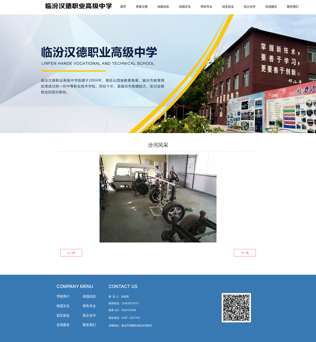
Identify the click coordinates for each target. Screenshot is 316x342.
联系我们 (293, 6)
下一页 (245, 252)
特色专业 (206, 6)
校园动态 (163, 6)
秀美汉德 (142, 6)
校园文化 (185, 6)
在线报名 (271, 6)
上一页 (71, 252)
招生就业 (228, 6)
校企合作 (249, 6)
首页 (123, 6)
